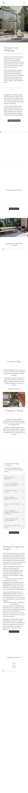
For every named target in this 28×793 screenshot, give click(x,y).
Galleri (14, 663)
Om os (14, 665)
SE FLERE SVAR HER (14, 532)
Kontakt (14, 667)
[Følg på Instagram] (15, 785)
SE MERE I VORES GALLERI (14, 120)
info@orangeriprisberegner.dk (14, 657)
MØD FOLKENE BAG (14, 208)
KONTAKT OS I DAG (14, 631)
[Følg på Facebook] (12, 785)
